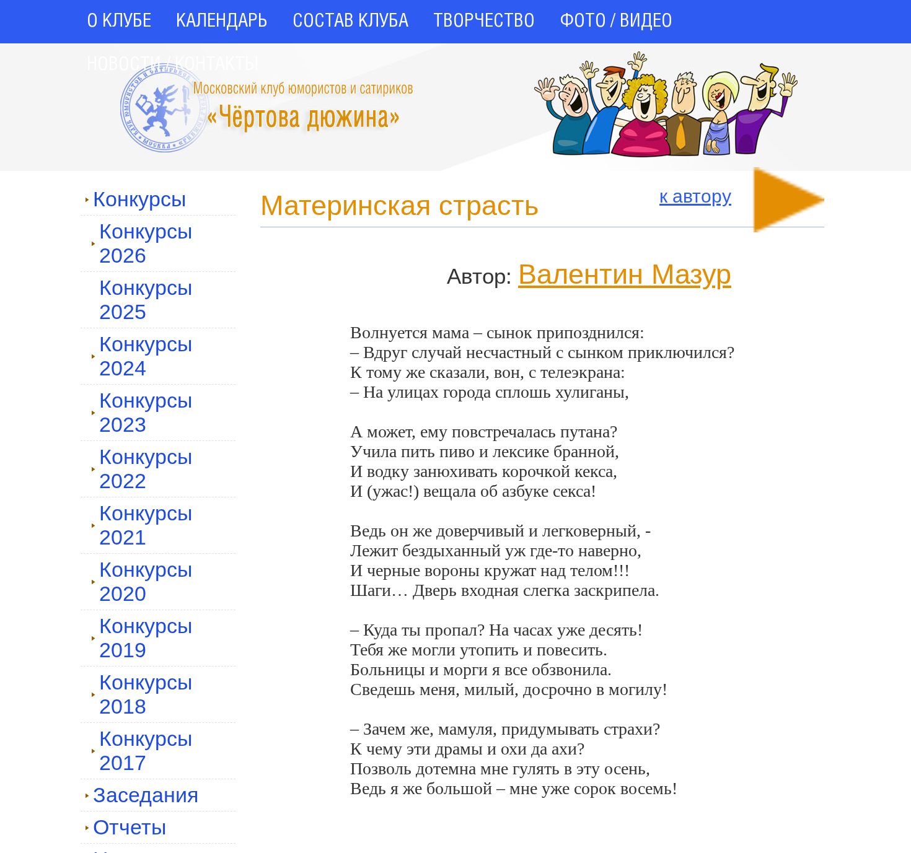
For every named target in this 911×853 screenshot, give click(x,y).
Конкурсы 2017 (145, 750)
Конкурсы (139, 199)
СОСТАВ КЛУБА (350, 21)
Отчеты (129, 827)
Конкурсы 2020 (145, 581)
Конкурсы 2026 (145, 243)
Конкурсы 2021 (145, 525)
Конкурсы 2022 (145, 468)
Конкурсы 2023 (145, 412)
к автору (695, 196)
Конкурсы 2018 (145, 694)
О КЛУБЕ (119, 21)
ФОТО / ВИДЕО (616, 21)
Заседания (145, 795)
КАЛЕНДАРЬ (222, 21)
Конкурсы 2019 (145, 638)
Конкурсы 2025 (145, 299)
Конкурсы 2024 (145, 356)
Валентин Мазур (624, 274)
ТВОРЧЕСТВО (484, 21)
